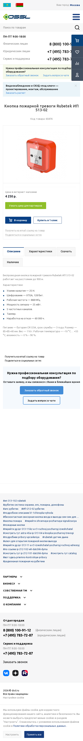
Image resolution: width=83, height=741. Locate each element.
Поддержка (11, 597)
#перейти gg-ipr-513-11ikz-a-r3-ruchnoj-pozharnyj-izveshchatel (38, 529)
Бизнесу (9, 583)
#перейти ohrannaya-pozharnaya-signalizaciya (51, 521)
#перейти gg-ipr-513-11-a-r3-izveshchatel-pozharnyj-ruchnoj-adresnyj (41, 545)
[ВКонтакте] (6, 673)
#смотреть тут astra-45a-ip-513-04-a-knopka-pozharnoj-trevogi (38, 533)
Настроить (12, 734)
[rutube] (25, 673)
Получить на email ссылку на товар (25, 230)
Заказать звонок (15, 661)
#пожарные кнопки (14, 525)
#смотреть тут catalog (64, 553)
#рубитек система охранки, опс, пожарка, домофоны (33, 504)
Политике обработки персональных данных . (40, 725)
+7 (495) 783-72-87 (63, 51)
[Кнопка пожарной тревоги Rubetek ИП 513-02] (41, 155)
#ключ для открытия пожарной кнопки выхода (30, 541)
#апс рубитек (10, 509)
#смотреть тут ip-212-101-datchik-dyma (25, 553)
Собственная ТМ (15, 590)
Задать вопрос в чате (56, 75)
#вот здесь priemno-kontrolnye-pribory (25, 557)
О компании (12, 604)
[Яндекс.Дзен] (15, 673)
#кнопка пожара (12, 521)
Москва (75, 5)
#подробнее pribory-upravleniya (21, 537)
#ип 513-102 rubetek (14, 500)
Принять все (34, 734)
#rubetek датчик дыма (55, 537)
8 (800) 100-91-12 (64, 44)
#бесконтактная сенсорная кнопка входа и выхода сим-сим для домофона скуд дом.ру (41, 517)
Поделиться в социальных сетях (23, 235)
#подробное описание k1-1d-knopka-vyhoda (28, 513)
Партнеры (10, 576)
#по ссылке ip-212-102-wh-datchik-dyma (25, 549)
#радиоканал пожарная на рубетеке (24, 561)
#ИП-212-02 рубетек (32, 509)
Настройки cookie (13, 697)
